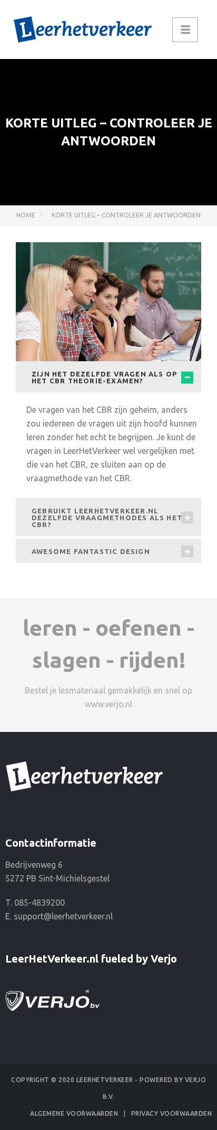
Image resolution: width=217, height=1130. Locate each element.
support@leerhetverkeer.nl (63, 916)
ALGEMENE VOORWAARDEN (74, 1113)
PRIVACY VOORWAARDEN (171, 1113)
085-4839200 (39, 902)
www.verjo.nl (108, 704)
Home (25, 215)
